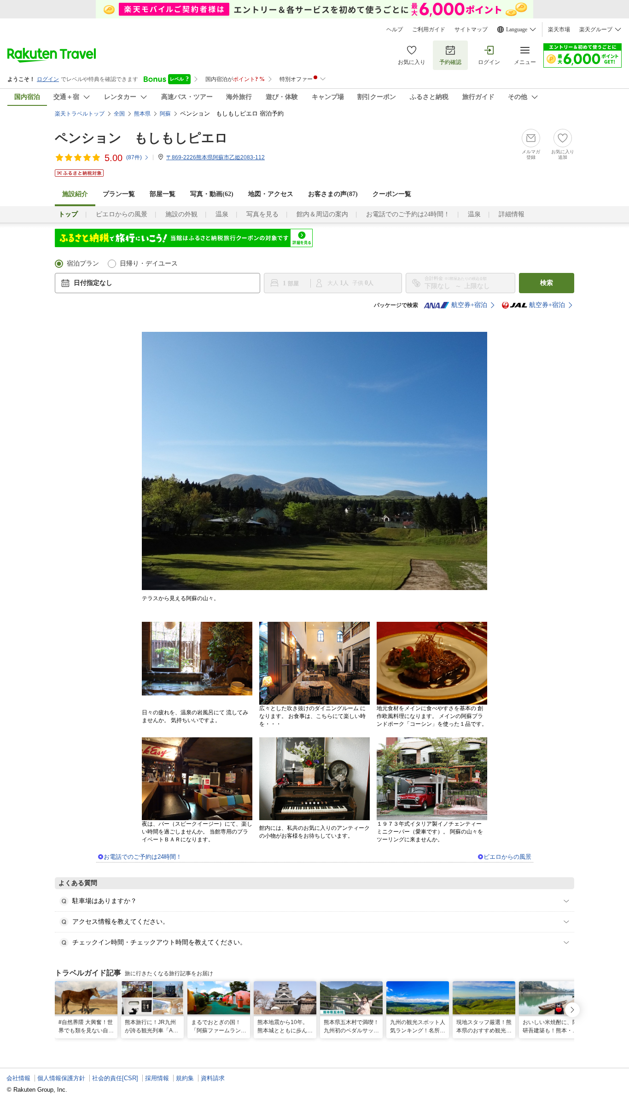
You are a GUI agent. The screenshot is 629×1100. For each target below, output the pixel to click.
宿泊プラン (83, 263)
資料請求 (213, 1078)
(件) (134, 157)
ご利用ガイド (428, 29)
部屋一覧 (162, 194)
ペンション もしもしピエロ (141, 138)
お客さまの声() (333, 194)
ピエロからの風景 (121, 214)
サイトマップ (471, 29)
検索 (546, 282)
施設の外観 (181, 214)
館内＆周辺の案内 (322, 214)
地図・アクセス (270, 194)
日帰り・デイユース (149, 263)
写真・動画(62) (211, 194)
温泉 (221, 214)
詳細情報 (511, 214)
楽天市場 (559, 29)
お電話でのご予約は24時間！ (408, 214)
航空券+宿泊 (469, 304)
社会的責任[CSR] (115, 1078)
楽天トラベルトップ (80, 113)
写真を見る (262, 214)
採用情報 (157, 1078)
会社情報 (18, 1078)
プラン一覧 (119, 194)
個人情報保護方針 (61, 1078)
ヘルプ (394, 29)
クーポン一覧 (392, 194)
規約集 (185, 1078)
